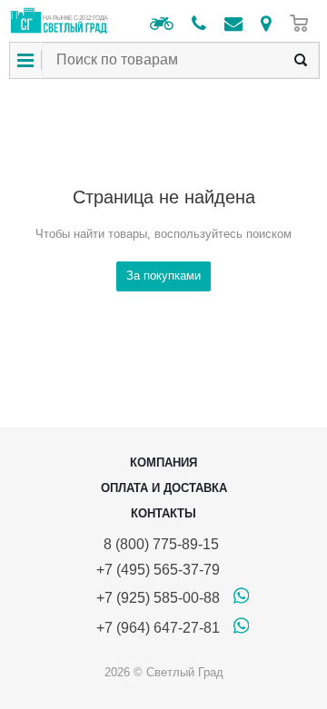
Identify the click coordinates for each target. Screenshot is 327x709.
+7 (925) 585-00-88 (158, 598)
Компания (163, 462)
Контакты (163, 513)
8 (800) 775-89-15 (157, 544)
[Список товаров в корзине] (303, 23)
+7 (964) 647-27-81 (158, 627)
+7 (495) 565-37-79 (158, 569)
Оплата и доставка (164, 488)
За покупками (163, 275)
